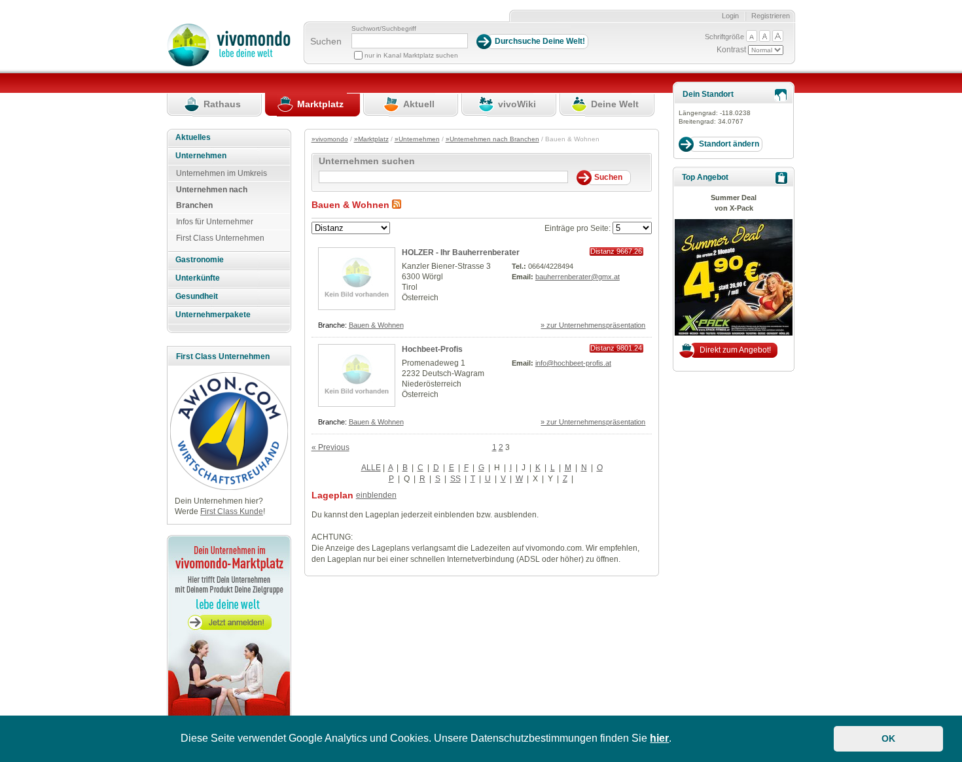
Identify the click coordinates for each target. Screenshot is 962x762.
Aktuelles (193, 137)
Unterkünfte (197, 278)
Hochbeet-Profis (432, 349)
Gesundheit (196, 296)
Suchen (326, 41)
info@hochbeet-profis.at (573, 363)
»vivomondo (330, 139)
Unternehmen (200, 155)
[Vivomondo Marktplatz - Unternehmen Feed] (396, 204)
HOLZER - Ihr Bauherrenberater (461, 252)
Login (730, 16)
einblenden (376, 495)
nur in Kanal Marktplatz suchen (411, 55)
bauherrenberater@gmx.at (577, 277)
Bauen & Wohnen (376, 325)
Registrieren (770, 16)
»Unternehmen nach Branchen (492, 139)
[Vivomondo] (229, 64)
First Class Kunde (231, 511)
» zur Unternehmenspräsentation (593, 325)
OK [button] (888, 738)
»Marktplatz (371, 139)
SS (455, 478)
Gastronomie (199, 259)
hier (659, 738)
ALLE (371, 467)
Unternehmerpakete (213, 314)
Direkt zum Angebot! (735, 350)
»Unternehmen (417, 139)
